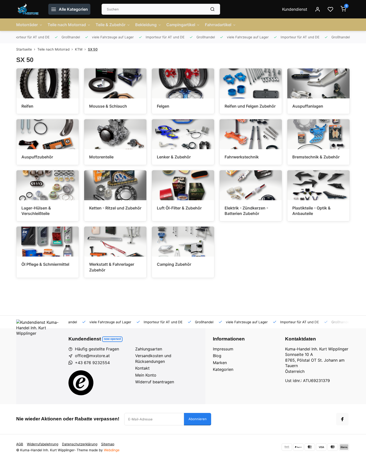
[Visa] (321, 447)
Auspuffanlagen (307, 106)
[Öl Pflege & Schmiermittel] (47, 242)
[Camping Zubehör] (183, 242)
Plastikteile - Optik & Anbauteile (311, 210)
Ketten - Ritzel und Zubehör (115, 207)
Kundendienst (294, 9)
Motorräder (27, 24)
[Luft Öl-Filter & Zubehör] (183, 185)
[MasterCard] (310, 447)
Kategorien (223, 369)
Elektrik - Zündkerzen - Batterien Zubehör (246, 210)
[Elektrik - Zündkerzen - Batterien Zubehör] (251, 185)
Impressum (223, 348)
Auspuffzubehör (37, 156)
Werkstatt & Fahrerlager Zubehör (111, 267)
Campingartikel (180, 24)
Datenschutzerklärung (79, 444)
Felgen (163, 106)
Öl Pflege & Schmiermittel (45, 264)
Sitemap (107, 444)
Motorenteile (101, 156)
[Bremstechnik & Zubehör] (318, 134)
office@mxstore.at (92, 355)
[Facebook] (342, 419)
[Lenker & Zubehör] (183, 134)
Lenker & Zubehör (174, 156)
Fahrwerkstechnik (242, 156)
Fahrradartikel (218, 24)
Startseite (24, 49)
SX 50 (93, 49)
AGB (19, 444)
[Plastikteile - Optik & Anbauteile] (318, 185)
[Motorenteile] (115, 134)
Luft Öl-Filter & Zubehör (179, 207)
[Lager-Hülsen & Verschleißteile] (47, 185)
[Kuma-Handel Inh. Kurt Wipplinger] (28, 9)
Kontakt (142, 368)
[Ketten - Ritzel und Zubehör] (115, 185)
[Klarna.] (344, 447)
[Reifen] (47, 83)
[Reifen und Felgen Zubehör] (251, 83)
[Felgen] (183, 83)
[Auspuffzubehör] (47, 134)
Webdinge (112, 450)
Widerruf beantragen (154, 381)
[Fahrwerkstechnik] (251, 134)
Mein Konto (145, 375)
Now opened (112, 339)
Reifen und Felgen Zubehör (250, 106)
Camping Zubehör (174, 264)
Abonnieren (197, 419)
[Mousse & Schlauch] (115, 83)
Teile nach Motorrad (67, 24)
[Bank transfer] (287, 447)
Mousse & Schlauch (108, 106)
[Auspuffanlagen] (318, 83)
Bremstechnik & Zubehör (316, 156)
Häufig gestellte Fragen (97, 348)
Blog (217, 355)
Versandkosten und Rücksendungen (153, 358)
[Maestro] (332, 447)
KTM (78, 49)
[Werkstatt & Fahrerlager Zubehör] (115, 242)
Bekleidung (146, 24)
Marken (220, 362)
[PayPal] (298, 447)
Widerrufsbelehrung (42, 444)
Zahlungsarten (148, 348)
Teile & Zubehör (110, 24)
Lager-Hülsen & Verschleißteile (36, 210)
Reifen (27, 106)
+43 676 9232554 (92, 362)
